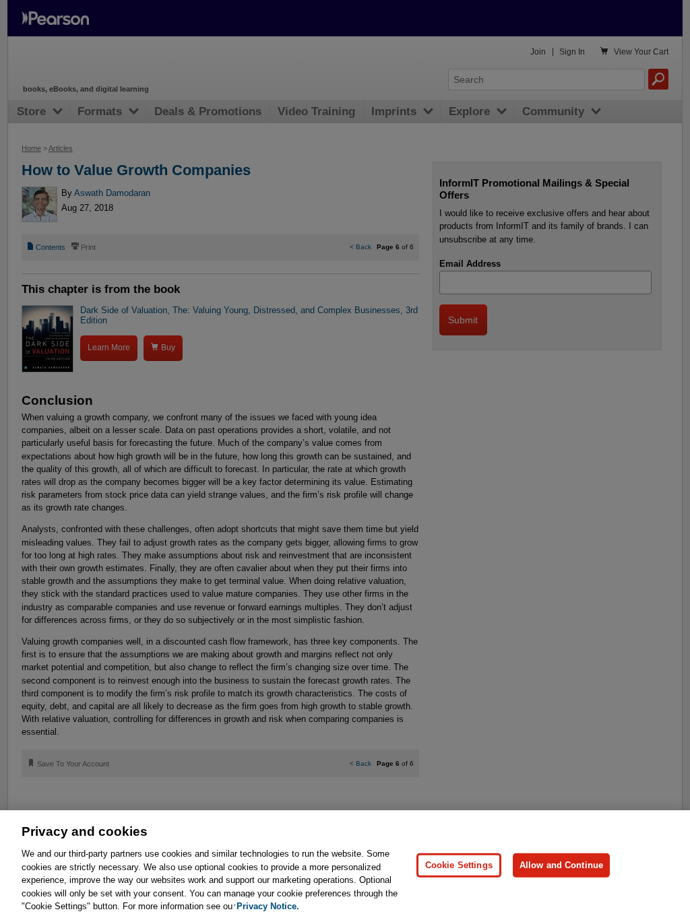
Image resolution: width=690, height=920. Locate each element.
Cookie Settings (459, 865)
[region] (345, 865)
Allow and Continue (561, 865)
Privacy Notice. (268, 906)
